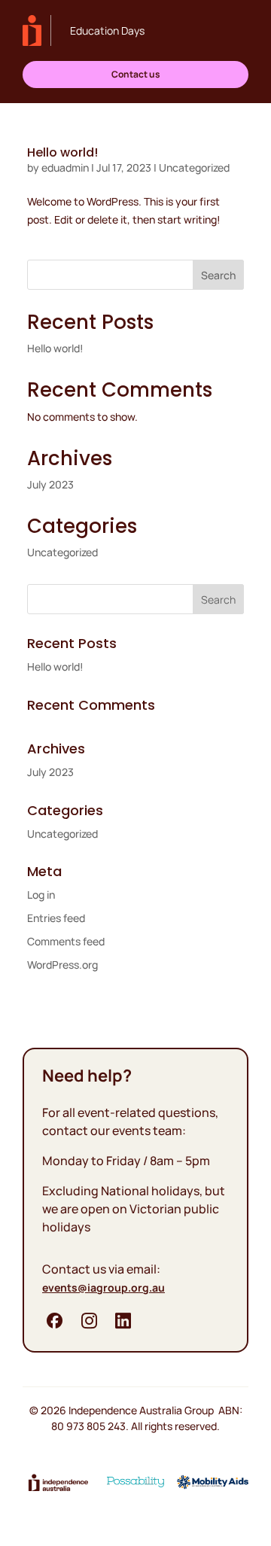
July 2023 (50, 484)
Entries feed (56, 918)
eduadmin (65, 167)
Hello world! (62, 152)
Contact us (135, 74)
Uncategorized (194, 167)
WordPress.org (62, 964)
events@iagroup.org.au (103, 1287)
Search (218, 275)
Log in (41, 894)
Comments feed (66, 941)
